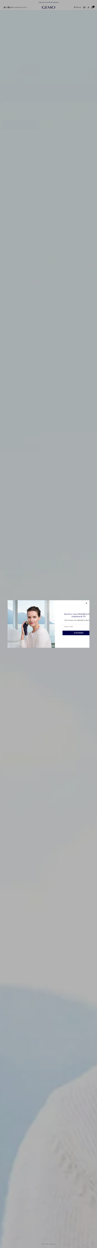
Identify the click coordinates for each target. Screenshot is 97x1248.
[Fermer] (86, 603)
